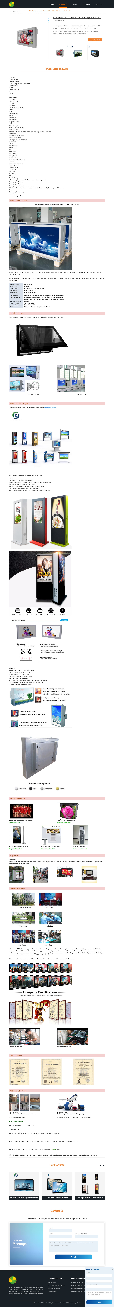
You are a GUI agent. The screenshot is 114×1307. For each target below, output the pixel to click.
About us (99, 4)
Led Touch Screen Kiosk (79, 1282)
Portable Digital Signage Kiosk (72, 1155)
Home (52, 4)
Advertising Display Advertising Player (77, 1291)
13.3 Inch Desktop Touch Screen (56, 1285)
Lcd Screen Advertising (79, 1285)
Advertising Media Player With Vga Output (26, 1155)
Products (62, 4)
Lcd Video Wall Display (90, 1155)
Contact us (85, 4)
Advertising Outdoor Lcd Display (51, 1155)
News (74, 4)
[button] (100, 1165)
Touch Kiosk (52, 1282)
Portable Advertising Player (80, 1288)
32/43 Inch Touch (54, 1288)
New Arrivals (52, 1291)
